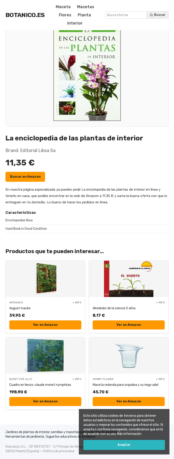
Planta (84, 14)
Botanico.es (25, 15)
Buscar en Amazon (25, 177)
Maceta (63, 6)
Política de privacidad (58, 451)
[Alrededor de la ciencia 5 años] (128, 279)
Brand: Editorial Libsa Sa (30, 150)
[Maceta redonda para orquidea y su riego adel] (128, 355)
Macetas (85, 6)
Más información (129, 434)
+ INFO (77, 302)
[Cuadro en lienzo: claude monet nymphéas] (45, 355)
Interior (75, 23)
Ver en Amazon (45, 325)
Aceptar (124, 445)
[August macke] (45, 279)
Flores (65, 14)
